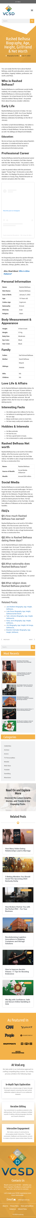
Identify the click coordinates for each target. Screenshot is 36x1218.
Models (6, 762)
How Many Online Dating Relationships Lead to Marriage (24, 661)
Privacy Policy (14, 1206)
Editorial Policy (22, 1209)
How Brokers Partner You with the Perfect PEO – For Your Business (25, 685)
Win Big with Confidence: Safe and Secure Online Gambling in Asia (25, 721)
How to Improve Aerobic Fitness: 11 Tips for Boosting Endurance (25, 709)
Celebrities (7, 746)
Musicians (7, 777)
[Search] (32, 21)
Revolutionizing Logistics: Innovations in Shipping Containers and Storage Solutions (25, 698)
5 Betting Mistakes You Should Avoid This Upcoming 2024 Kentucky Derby (24, 674)
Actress (6, 750)
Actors (6, 754)
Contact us (12, 1209)
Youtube (7, 769)
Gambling (7, 773)
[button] (31, 10)
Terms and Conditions (27, 1206)
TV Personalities (9, 758)
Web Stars (7, 766)
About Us (5, 1206)
